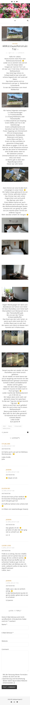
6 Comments (20, 53)
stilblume (6, 444)
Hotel (4, 426)
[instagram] (14, 1)
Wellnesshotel (6, 428)
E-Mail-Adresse (7, 633)
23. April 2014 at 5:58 (8, 490)
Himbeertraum (15, 9)
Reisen (15, 43)
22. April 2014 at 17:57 (8, 446)
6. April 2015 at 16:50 (8, 548)
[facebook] (12, 1)
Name (4, 624)
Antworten (6, 449)
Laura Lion (6, 546)
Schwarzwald (17, 426)
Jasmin (6, 432)
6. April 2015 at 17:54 (12, 583)
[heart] (16, 1)
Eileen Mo (6, 488)
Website (5, 641)
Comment (5, 649)
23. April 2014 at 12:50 (12, 472)
